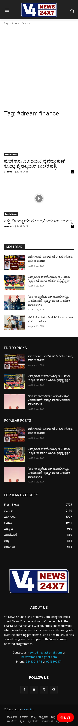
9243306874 (54, 661)
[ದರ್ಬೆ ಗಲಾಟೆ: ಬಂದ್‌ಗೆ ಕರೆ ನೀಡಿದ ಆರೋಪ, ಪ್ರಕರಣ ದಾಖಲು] (14, 262)
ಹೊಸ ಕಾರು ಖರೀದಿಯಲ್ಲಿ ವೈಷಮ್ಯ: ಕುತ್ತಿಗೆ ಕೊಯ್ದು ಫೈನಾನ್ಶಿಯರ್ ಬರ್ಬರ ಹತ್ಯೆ (35, 164)
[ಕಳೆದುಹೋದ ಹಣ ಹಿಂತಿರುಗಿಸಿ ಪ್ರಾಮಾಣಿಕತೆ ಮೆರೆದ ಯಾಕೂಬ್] (14, 322)
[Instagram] (34, 689)
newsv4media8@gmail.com (39, 657)
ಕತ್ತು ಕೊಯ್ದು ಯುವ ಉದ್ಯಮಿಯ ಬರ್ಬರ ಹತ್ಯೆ (38, 220)
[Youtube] (54, 689)
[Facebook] (24, 689)
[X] (44, 689)
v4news (8, 171)
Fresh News (11, 154)
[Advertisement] (39, 68)
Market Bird (28, 709)
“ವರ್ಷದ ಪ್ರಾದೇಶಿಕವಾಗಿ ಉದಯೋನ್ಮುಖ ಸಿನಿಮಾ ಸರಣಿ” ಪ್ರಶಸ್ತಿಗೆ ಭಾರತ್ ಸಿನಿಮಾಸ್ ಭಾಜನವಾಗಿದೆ (49, 300)
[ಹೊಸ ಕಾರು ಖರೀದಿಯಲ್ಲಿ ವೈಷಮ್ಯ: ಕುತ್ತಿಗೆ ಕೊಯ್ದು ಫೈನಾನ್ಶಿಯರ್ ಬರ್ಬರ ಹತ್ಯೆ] (39, 138)
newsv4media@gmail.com (45, 652)
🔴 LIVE (65, 717)
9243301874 (34, 661)
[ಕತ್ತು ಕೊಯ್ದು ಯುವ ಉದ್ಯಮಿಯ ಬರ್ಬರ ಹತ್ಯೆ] (39, 198)
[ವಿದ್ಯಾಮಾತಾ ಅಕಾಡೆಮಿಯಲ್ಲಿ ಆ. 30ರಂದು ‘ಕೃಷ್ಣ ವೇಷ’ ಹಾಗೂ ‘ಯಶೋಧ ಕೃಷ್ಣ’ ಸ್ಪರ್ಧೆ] (14, 282)
